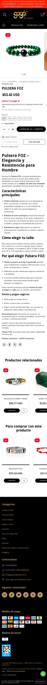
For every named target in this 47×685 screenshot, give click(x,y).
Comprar (11, 410)
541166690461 (11, 565)
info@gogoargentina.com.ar (16, 575)
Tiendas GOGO (7, 515)
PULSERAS (12, 82)
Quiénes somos (8, 510)
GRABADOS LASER (35, 25)
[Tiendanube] (9, 675)
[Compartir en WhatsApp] (4, 345)
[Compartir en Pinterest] (20, 345)
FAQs (4, 538)
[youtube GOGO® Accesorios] (18, 595)
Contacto (5, 529)
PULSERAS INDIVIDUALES (29, 82)
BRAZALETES (17, 25)
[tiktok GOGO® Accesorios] (26, 595)
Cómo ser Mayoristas (10, 534)
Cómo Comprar (7, 519)
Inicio (4, 82)
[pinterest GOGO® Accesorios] (40, 595)
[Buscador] (5, 15)
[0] (42, 15)
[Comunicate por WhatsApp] (43, 674)
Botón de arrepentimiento (16, 671)
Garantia (5, 543)
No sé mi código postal (10, 147)
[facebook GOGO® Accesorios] (11, 595)
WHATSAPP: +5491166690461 (17, 570)
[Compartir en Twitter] (15, 345)
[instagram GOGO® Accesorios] (4, 595)
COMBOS (5, 553)
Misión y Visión (7, 524)
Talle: (4, 115)
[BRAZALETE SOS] (24, 481)
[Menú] (4, 25)
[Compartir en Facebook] (10, 345)
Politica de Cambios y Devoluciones (15, 548)
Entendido (40, 682)
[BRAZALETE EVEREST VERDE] (24, 411)
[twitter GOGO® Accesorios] (33, 595)
